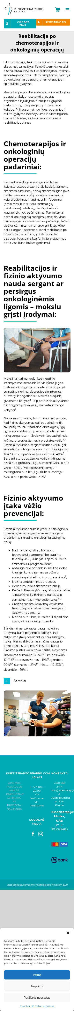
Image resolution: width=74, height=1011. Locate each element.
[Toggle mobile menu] (70, 10)
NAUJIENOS (14, 808)
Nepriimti (37, 986)
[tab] (37, 681)
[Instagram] (40, 834)
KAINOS (14, 790)
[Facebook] (33, 834)
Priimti (37, 975)
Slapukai (25, 1005)
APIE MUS (14, 782)
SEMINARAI (14, 797)
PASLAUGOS (14, 786)
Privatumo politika (43, 1005)
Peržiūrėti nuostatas (37, 997)
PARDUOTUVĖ (15, 794)
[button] (68, 933)
